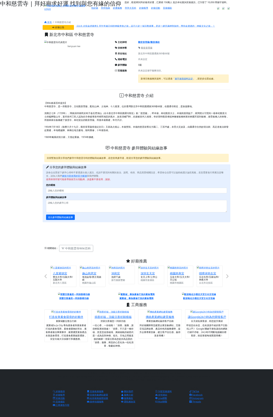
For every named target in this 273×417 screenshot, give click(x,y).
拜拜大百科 (130, 8)
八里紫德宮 (60, 273)
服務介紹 (128, 394)
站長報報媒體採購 (98, 398)
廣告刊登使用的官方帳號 (74, 175)
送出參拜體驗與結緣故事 (60, 217)
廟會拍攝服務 (96, 401)
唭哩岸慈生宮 (207, 273)
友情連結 (162, 394)
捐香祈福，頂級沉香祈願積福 (113, 317)
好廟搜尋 (60, 391)
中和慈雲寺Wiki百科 (77, 248)
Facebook (197, 394)
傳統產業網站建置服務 (160, 317)
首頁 (49, 22)
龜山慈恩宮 (89, 273)
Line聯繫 (162, 398)
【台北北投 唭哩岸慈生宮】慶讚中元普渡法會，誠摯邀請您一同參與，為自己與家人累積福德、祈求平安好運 (130, 28)
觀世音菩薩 (146, 47)
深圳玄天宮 (148, 273)
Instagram (197, 398)
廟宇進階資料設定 (184, 78)
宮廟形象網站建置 (98, 394)
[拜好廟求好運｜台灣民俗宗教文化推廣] (66, 7)
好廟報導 (143, 8)
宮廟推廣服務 (96, 391)
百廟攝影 (167, 8)
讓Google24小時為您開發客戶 (207, 317)
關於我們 (128, 391)
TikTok (195, 391)
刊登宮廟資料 (165, 391)
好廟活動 (155, 8)
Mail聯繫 (162, 401)
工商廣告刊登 (62, 405)
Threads (196, 401)
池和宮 (115, 273)
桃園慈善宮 (177, 273)
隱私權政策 (129, 401)
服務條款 (128, 398)
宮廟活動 (60, 398)
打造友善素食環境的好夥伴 (66, 317)
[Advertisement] (136, 233)
